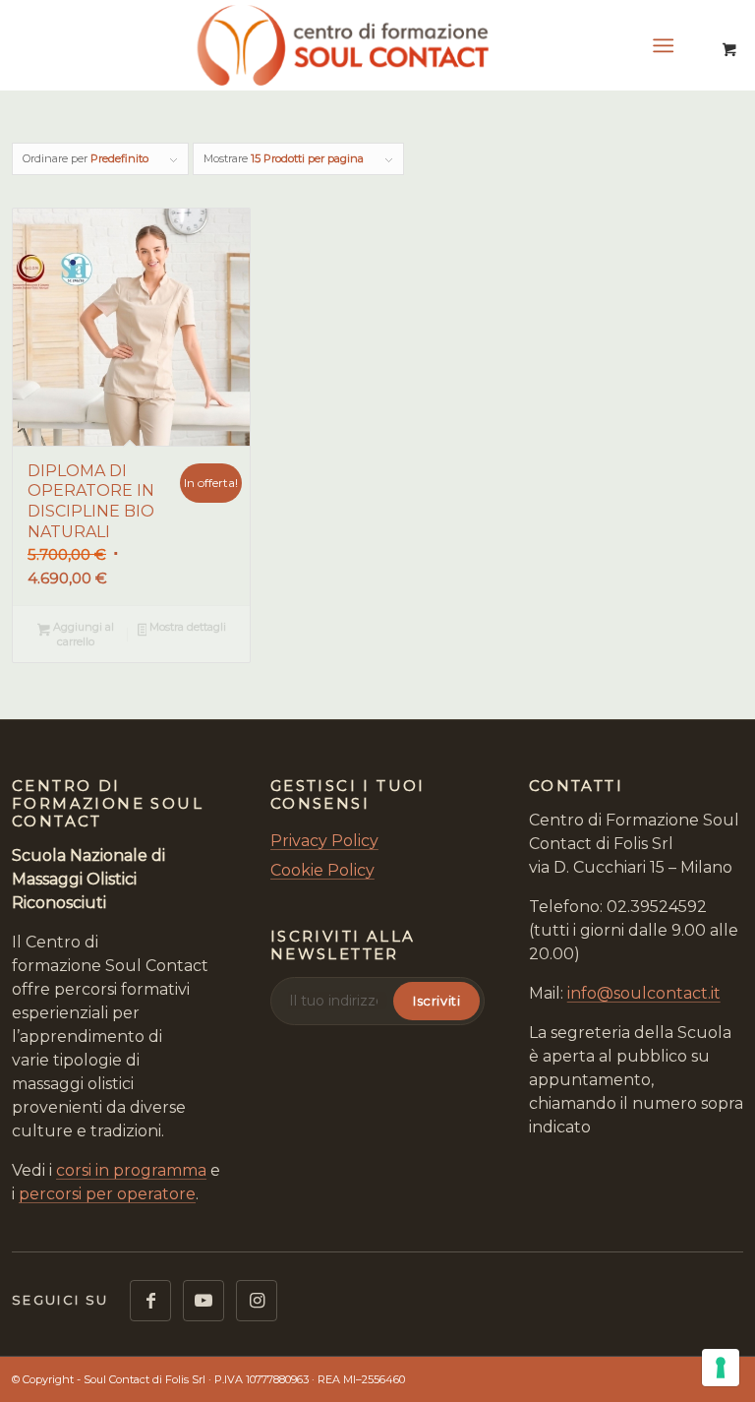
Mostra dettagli (186, 627)
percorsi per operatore (107, 1194)
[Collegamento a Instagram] (256, 1300)
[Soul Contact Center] (378, 45)
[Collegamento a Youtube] (203, 1300)
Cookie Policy (322, 870)
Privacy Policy (324, 840)
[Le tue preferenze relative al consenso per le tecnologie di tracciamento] (720, 1367)
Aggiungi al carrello (82, 634)
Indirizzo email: (333, 1000)
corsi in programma (131, 1170)
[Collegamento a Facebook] (150, 1300)
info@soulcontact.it (644, 993)
